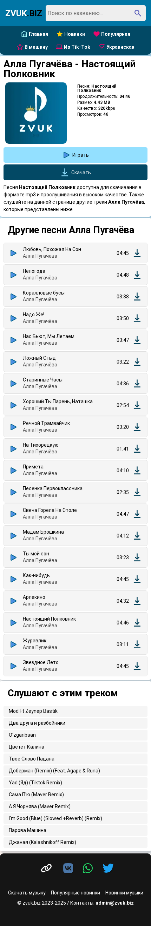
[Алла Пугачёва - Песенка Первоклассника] (137, 492)
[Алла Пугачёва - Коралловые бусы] (137, 296)
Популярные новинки (75, 892)
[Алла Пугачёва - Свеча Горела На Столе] (137, 514)
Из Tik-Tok (77, 47)
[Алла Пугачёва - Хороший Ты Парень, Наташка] (137, 405)
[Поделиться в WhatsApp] (89, 868)
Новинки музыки (124, 892)
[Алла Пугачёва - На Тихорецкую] (137, 448)
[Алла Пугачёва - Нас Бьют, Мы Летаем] (137, 340)
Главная (38, 34)
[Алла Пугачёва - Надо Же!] (137, 318)
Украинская (120, 47)
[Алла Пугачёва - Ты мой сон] (137, 557)
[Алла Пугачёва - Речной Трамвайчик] (137, 427)
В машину (36, 47)
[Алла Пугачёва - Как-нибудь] (137, 579)
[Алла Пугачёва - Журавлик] (137, 644)
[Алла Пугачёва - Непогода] (137, 274)
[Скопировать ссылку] (46, 868)
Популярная (115, 34)
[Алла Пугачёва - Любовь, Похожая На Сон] (137, 253)
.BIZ (23, 13)
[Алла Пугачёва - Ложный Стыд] (137, 361)
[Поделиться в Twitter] (108, 868)
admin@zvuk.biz (115, 903)
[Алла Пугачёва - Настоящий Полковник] (137, 622)
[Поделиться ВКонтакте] (69, 868)
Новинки (74, 34)
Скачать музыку (27, 892)
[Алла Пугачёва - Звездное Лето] (137, 666)
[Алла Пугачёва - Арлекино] (137, 601)
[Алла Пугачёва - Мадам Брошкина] (137, 535)
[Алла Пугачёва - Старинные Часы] (137, 383)
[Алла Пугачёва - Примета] (137, 470)
